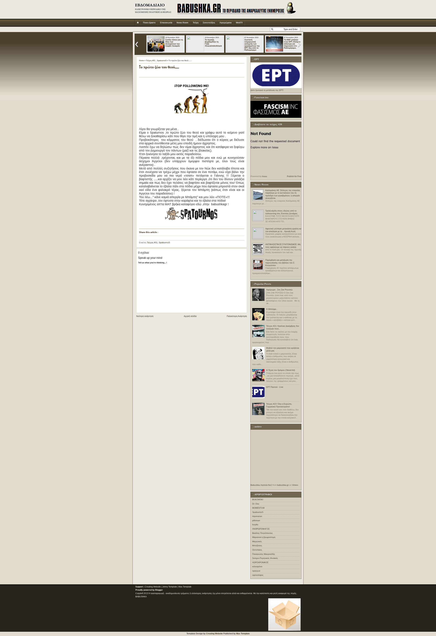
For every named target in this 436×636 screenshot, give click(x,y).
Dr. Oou (255, 504)
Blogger (159, 590)
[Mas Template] (284, 630)
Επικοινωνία (166, 22)
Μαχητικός (257, 541)
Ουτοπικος (257, 550)
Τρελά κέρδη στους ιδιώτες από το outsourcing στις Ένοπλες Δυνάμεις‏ (281, 212)
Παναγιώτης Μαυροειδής (263, 554)
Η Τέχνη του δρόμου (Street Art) (280, 370)
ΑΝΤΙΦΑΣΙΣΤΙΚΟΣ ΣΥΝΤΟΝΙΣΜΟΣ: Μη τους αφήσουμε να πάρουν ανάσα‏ (283, 245)
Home (141, 60)
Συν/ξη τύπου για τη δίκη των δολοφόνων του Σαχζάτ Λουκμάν (174, 43)
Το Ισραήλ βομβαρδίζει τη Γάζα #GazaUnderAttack (213, 43)
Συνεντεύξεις (209, 22)
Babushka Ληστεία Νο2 (261, 485)
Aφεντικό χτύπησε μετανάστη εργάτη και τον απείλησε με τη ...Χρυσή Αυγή (283, 230)
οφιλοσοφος (257, 575)
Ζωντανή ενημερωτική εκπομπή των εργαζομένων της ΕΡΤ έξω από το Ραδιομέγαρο (252, 45)
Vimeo (295, 485)
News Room (182, 22)
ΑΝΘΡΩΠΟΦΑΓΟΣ (261, 529)
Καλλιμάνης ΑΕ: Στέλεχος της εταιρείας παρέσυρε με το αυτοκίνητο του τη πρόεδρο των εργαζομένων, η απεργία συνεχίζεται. (282, 194)
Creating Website (153, 587)
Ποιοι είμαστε (149, 22)
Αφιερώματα (225, 22)
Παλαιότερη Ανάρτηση (237, 316)
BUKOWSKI (257, 499)
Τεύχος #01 (150, 60)
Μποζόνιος (257, 545)
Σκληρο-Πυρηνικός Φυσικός (265, 558)
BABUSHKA (141, 596)
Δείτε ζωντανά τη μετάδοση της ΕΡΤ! (267, 90)
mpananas (257, 516)
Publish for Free (294, 176)
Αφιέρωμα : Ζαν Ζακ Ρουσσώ (279, 290)
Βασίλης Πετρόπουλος (262, 533)
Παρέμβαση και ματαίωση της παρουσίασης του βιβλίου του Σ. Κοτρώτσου (280, 263)
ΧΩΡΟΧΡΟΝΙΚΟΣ (260, 562)
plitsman (256, 520)
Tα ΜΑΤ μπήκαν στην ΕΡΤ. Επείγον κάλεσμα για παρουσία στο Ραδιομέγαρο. (292, 44)
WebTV (239, 22)
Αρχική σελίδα (190, 316)
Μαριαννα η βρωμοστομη (263, 537)
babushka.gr (283, 485)
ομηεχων (256, 571)
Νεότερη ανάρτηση (144, 316)
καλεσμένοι (257, 566)
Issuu (264, 176)
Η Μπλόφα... (272, 309)
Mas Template (184, 587)
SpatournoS (162, 60)
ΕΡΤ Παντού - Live (274, 387)
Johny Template (169, 587)
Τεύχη (195, 22)
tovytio (255, 524)
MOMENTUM (258, 508)
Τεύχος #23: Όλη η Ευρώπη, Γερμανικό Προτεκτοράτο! (279, 405)
